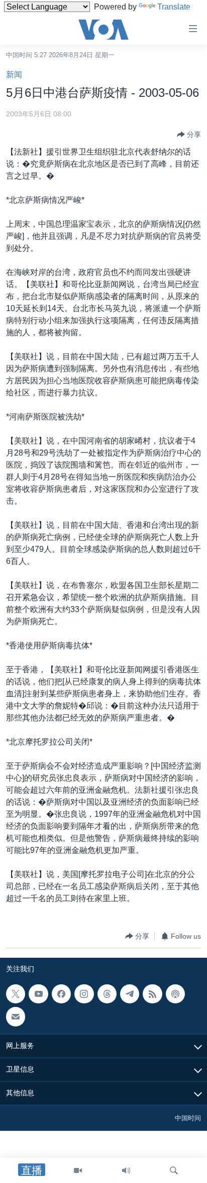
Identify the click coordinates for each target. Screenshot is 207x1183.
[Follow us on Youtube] (38, 993)
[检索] (174, 1170)
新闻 (14, 74)
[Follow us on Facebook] (61, 993)
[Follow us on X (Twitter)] (15, 993)
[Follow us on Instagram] (83, 993)
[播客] (175, 993)
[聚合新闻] (152, 993)
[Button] (189, 134)
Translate (173, 7)
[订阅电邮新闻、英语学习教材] (15, 1016)
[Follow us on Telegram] (129, 993)
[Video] (78, 1170)
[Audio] (126, 1170)
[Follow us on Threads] (107, 993)
